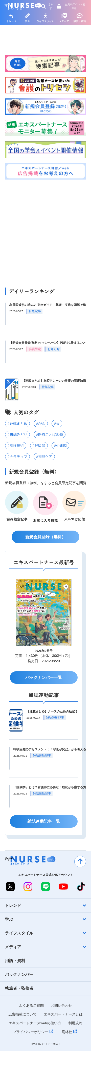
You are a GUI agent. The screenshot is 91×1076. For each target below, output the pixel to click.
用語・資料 (79, 21)
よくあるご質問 (31, 1005)
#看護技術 (16, 445)
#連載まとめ (17, 423)
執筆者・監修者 (19, 988)
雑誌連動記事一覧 (44, 821)
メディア (64, 21)
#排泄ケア (44, 457)
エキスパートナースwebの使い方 (35, 1023)
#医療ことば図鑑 (49, 434)
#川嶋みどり (17, 434)
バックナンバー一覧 (44, 677)
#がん (40, 423)
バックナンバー (19, 974)
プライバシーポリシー (30, 1032)
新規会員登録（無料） (45, 537)
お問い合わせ (61, 1005)
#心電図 (60, 445)
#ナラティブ (17, 457)
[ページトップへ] (80, 861)
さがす (50, 6)
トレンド (11, 21)
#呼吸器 (39, 445)
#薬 (57, 423)
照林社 (66, 1032)
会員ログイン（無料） (75, 6)
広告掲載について (22, 1014)
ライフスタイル (45, 21)
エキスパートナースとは (63, 1014)
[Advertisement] (45, 232)
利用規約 (75, 1023)
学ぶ (27, 21)
